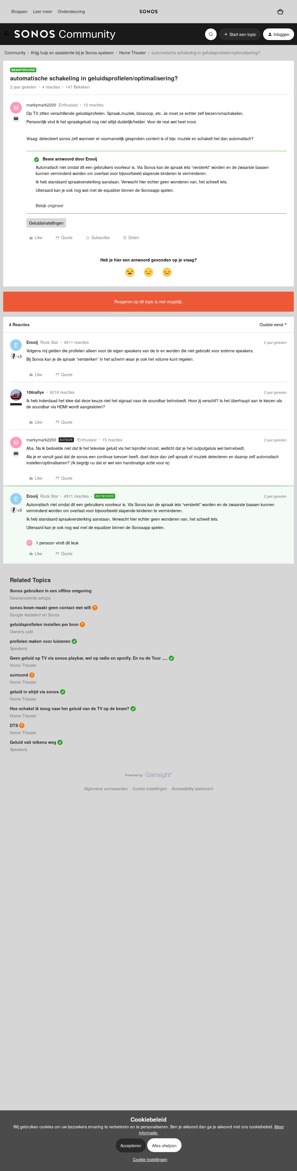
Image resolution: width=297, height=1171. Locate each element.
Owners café (21, 631)
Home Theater (132, 52)
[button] (6, 35)
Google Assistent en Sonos (34, 615)
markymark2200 (41, 105)
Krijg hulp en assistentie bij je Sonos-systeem (72, 52)
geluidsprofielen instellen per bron (44, 624)
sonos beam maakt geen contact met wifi (50, 607)
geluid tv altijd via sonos (34, 691)
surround (19, 675)
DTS (14, 725)
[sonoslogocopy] (148, 11)
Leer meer (42, 11)
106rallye (35, 392)
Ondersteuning (71, 11)
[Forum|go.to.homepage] (65, 34)
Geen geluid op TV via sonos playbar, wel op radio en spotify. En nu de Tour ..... (89, 658)
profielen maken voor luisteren (40, 641)
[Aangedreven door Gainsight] (148, 776)
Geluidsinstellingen (46, 223)
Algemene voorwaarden (106, 788)
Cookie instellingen (150, 788)
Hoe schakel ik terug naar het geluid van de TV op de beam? (69, 708)
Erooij (32, 342)
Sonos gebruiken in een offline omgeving (51, 590)
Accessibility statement (192, 788)
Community (15, 52)
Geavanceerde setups (30, 598)
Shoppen (19, 11)
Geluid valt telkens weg (33, 742)
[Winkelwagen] (280, 11)
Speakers (18, 648)
